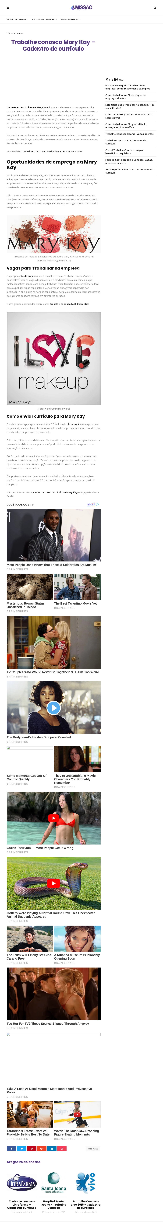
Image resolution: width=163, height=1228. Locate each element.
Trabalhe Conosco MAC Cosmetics (69, 303)
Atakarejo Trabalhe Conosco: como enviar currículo (129, 171)
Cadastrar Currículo (44, 19)
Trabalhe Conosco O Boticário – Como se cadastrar (52, 151)
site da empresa (28, 275)
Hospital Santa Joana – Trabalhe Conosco (53, 1205)
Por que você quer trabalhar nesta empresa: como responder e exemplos (127, 87)
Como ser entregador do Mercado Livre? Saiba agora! (128, 116)
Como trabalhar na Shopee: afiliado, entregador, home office (126, 126)
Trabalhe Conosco (17, 19)
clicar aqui (73, 424)
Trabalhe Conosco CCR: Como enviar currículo (126, 142)
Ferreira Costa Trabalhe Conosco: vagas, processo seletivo (129, 161)
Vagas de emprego (71, 19)
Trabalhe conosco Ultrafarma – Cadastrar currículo (21, 1205)
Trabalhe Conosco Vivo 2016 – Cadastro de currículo (85, 1205)
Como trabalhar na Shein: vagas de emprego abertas (125, 96)
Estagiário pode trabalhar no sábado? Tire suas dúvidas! (130, 106)
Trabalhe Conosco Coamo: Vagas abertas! (129, 133)
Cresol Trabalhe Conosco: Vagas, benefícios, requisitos (124, 151)
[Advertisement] (54, 82)
